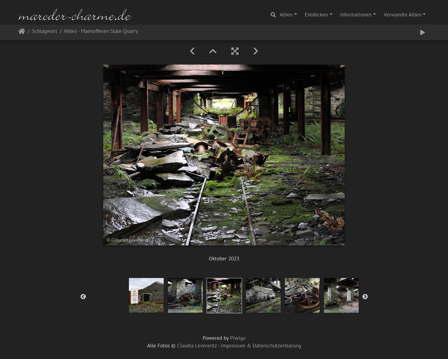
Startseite (21, 32)
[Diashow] (422, 32)
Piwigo (238, 338)
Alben (286, 14)
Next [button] (365, 297)
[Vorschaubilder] (213, 51)
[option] (146, 295)
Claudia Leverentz (197, 345)
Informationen (356, 14)
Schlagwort (44, 31)
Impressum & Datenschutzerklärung (261, 345)
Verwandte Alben (402, 14)
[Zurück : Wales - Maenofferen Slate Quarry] (192, 51)
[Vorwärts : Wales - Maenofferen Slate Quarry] (256, 51)
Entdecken (316, 14)
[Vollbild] (235, 51)
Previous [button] (83, 297)
